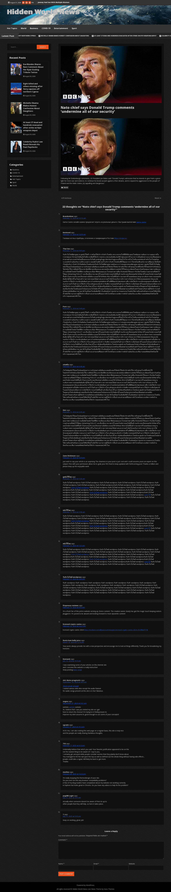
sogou (65, 701)
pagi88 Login (68, 796)
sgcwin (66, 725)
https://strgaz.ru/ (120, 238)
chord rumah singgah (71, 686)
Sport (74, 28)
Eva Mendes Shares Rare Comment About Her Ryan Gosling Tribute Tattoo (33, 68)
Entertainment (61, 28)
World (23, 28)
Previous (67, 198)
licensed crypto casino (72, 624)
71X (64, 743)
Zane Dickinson (69, 456)
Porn (65, 306)
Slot (64, 410)
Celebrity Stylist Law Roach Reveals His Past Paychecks (125, 36)
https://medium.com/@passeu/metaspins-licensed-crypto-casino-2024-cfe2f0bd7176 (116, 630)
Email (96, 864)
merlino (66, 772)
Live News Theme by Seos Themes (101, 889)
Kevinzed (66, 232)
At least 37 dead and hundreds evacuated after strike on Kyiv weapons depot (66, 36)
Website (132, 864)
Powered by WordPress (85, 885)
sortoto (72, 707)
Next (157, 198)
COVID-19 (46, 28)
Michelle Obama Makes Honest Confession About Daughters (31, 107)
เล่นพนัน (66, 364)
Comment (62, 840)
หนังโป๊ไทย (67, 510)
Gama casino (141, 222)
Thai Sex (66, 249)
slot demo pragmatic (72, 680)
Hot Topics (12, 28)
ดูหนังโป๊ (147, 495)
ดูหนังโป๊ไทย (67, 477)
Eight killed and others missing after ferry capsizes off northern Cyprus (33, 87)
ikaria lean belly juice (71, 640)
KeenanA (66, 659)
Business (34, 28)
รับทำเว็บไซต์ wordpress (80, 487)
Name (61, 864)
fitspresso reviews (70, 605)
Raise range (77, 670)
